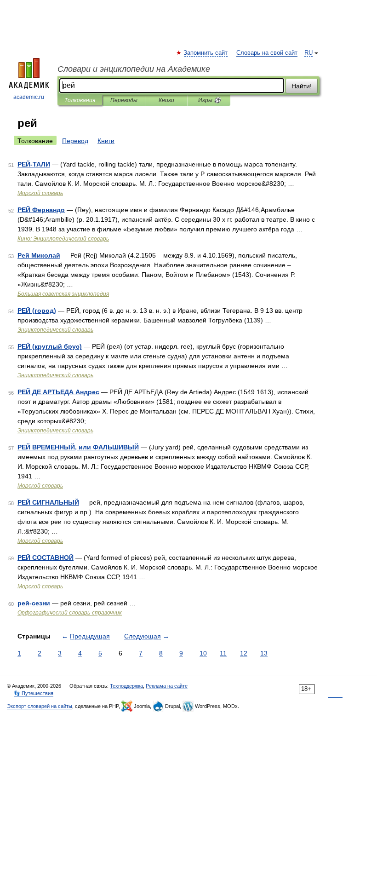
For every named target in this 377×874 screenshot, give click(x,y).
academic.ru (28, 97)
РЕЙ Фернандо (41, 209)
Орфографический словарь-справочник (69, 613)
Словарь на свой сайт (266, 53)
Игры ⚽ (209, 100)
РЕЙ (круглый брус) (49, 346)
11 (223, 653)
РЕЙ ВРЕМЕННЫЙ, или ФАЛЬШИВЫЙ (78, 447)
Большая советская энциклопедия (63, 294)
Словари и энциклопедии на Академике (133, 69)
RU (308, 53)
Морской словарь (40, 193)
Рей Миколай (38, 255)
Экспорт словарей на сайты (39, 706)
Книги (166, 100)
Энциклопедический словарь (55, 330)
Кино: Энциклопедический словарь (63, 239)
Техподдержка (126, 686)
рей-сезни (33, 603)
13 (264, 653)
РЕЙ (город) (36, 310)
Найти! (301, 86)
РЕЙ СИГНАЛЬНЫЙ (48, 502)
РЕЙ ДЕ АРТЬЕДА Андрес (58, 392)
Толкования (79, 100)
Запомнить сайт (206, 53)
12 (243, 653)
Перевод (75, 140)
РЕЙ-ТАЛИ (33, 164)
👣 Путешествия (33, 693)
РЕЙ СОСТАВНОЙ (45, 557)
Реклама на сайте (167, 686)
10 (203, 653)
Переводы (123, 100)
